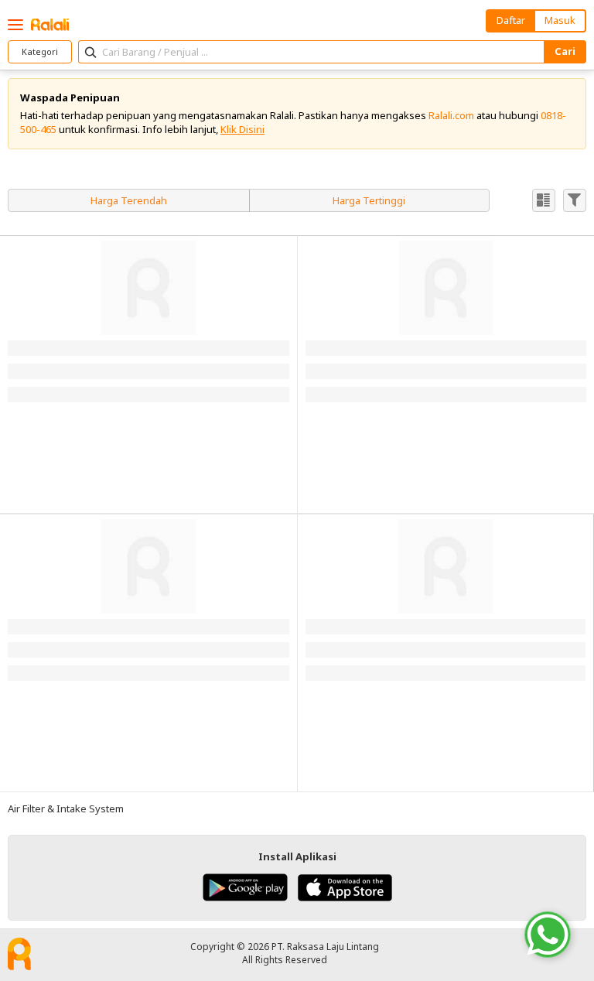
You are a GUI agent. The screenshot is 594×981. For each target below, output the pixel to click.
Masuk (559, 20)
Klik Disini (242, 129)
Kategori (40, 51)
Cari (565, 51)
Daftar (511, 20)
